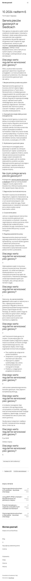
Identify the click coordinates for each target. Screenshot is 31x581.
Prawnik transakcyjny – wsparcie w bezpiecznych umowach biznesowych (11, 506)
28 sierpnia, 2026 (26, 515)
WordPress (11, 578)
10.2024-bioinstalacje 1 (20, 471)
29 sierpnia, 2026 (26, 490)
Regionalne (13, 15)
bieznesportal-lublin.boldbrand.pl (11, 461)
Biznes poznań (7, 3)
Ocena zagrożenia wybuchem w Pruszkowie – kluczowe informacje (12, 490)
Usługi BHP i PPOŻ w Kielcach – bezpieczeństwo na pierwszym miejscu (12, 498)
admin (7, 15)
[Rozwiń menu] (28, 3)
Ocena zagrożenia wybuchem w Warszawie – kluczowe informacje (12, 515)
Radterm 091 (8, 471)
